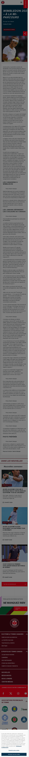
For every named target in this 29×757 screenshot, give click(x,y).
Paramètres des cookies (14, 750)
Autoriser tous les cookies (14, 754)
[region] (14, 743)
